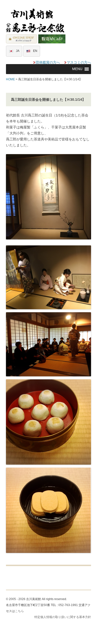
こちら (19, 611)
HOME (10, 79)
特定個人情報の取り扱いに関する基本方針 (62, 617)
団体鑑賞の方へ (48, 62)
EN (35, 51)
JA (17, 51)
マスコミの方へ (79, 62)
